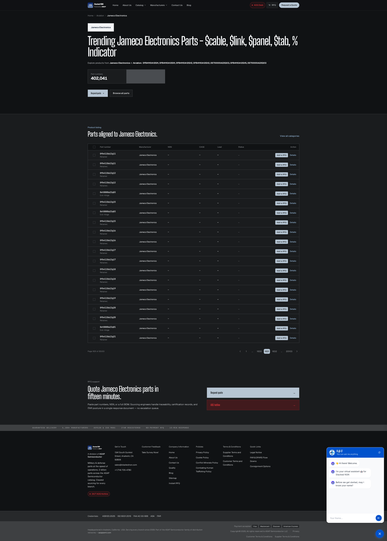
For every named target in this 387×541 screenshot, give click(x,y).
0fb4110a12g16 (108, 230)
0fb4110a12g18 (108, 269)
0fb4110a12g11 (108, 153)
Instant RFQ (174, 483)
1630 (259, 351)
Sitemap (173, 478)
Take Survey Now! (150, 452)
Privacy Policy (202, 452)
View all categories (289, 136)
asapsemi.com (104, 532)
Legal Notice (256, 452)
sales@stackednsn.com (126, 464)
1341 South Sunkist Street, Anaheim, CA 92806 (124, 456)
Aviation (100, 15)
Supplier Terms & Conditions (287, 536)
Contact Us (177, 5)
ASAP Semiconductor (96, 455)
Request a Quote (289, 5)
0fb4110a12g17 (108, 250)
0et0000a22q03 (108, 192)
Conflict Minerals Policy (207, 462)
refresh (379, 452)
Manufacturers (157, 5)
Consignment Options (260, 466)
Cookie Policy (202, 457)
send (378, 518)
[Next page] (296, 351)
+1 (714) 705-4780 (123, 470)
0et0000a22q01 (108, 327)
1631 (267, 351)
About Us (127, 5)
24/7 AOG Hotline (100, 494)
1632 (274, 351)
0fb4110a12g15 (108, 202)
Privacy (296, 531)
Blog (189, 5)
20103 (289, 351)
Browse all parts (121, 93)
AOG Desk (258, 5)
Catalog (139, 5)
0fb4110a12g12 (108, 173)
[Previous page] (240, 351)
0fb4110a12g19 (108, 288)
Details (293, 155)
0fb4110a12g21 (108, 336)
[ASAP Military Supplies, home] (97, 5)
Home (115, 5)
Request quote (96, 93)
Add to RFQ (281, 155)
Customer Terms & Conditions (259, 536)
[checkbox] (94, 147)
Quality (172, 467)
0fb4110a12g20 (108, 307)
